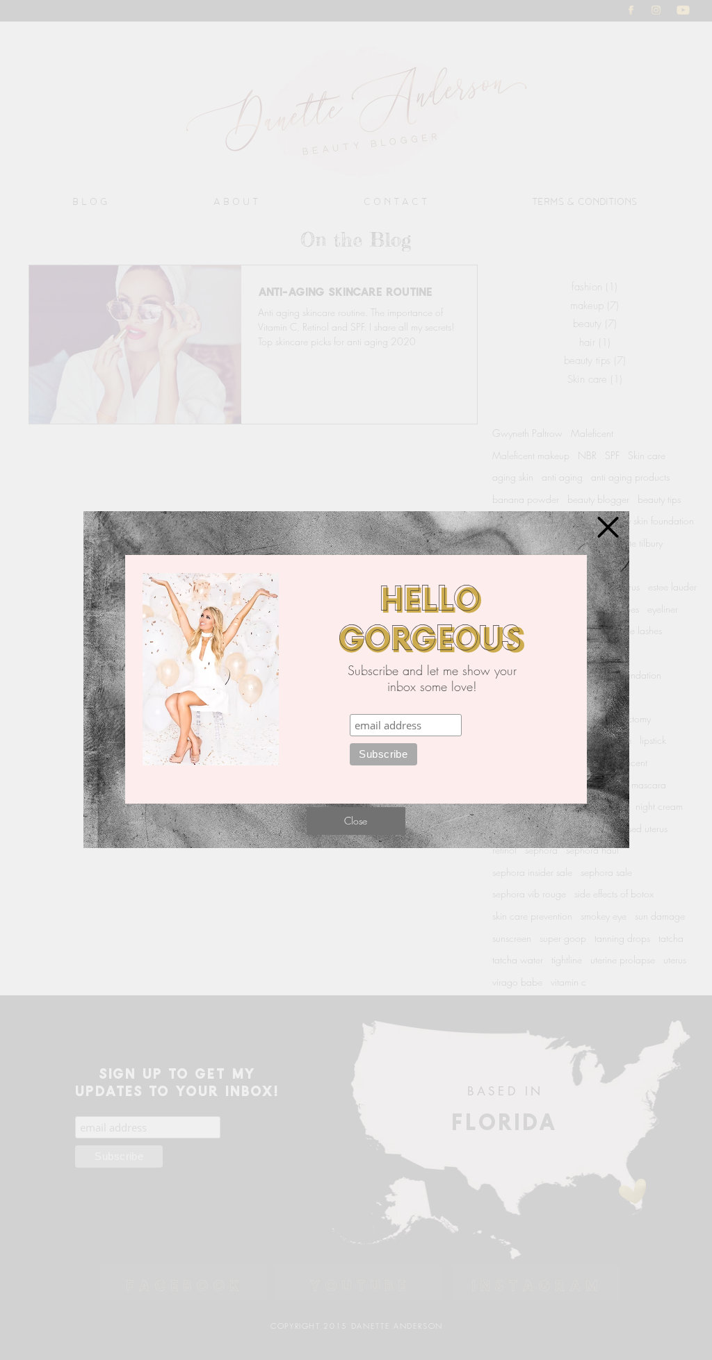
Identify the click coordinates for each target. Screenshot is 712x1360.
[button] (608, 527)
